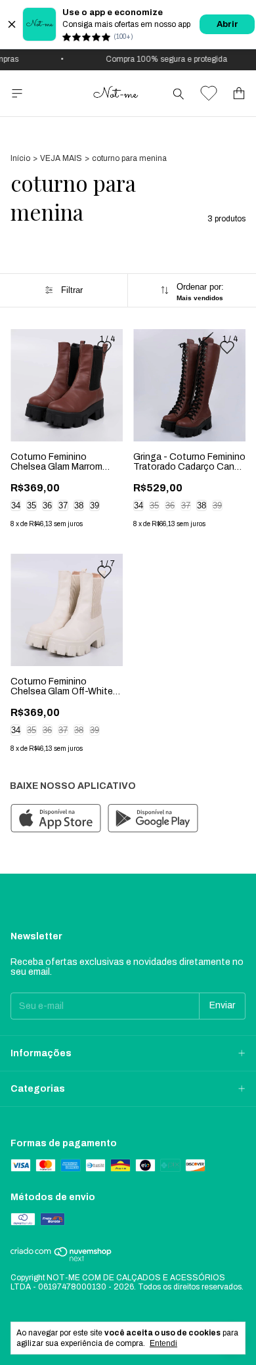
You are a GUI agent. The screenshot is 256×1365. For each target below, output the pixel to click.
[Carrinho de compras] (238, 94)
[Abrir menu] (17, 94)
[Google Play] (153, 819)
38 (78, 505)
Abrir (227, 24)
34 (15, 505)
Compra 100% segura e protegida (162, 59)
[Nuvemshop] (61, 1259)
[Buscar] (178, 93)
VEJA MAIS (61, 158)
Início (20, 158)
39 (94, 505)
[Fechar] (11, 24)
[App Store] (56, 819)
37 (63, 505)
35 (31, 505)
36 (47, 505)
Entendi (163, 1343)
